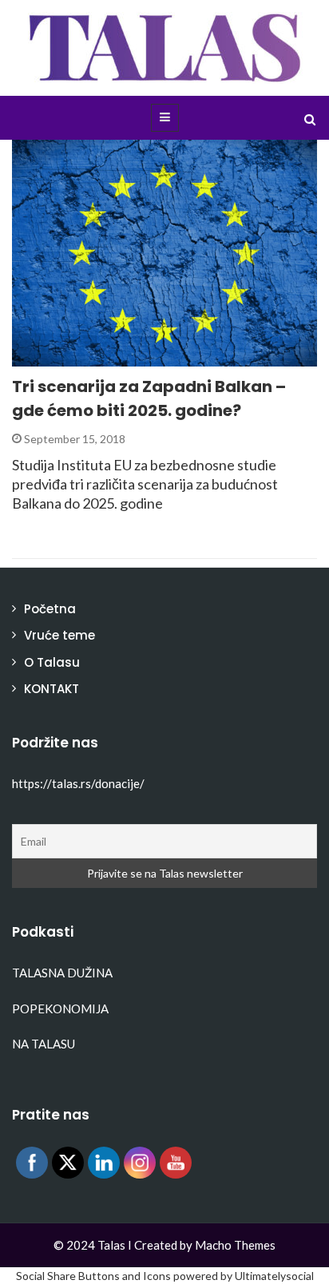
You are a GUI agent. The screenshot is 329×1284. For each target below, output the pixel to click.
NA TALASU (43, 1043)
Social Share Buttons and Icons (93, 1275)
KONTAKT (51, 688)
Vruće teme (59, 635)
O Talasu (52, 662)
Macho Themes (235, 1245)
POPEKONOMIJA (60, 1008)
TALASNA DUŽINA (62, 972)
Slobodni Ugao (78, 357)
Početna (50, 608)
